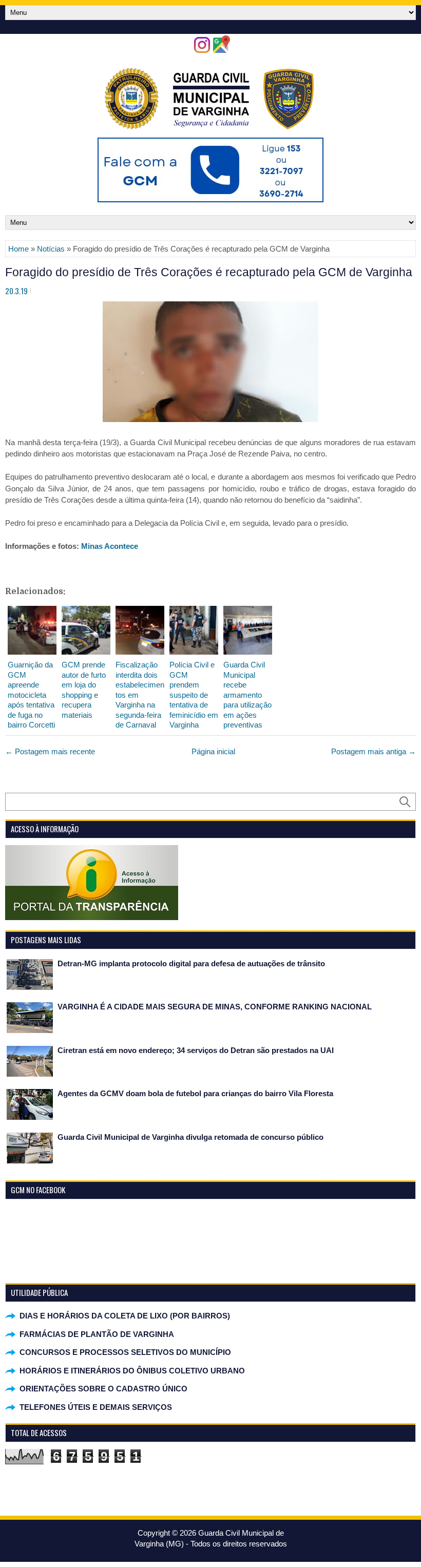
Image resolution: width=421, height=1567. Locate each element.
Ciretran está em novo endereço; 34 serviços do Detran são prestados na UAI (196, 1050)
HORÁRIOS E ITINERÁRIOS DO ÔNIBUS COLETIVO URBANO (132, 1370)
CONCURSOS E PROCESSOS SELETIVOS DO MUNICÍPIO (125, 1352)
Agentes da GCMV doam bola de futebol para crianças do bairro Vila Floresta (195, 1093)
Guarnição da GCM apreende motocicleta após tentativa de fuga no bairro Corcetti (31, 694)
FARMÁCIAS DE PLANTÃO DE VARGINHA (97, 1334)
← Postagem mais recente (50, 751)
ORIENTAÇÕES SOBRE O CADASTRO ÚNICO (103, 1388)
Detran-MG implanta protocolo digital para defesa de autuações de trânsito (191, 963)
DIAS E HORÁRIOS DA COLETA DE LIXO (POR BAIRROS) (125, 1315)
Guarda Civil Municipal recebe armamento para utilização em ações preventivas (247, 694)
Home (18, 248)
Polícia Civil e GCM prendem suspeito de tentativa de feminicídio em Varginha (193, 694)
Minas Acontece (109, 546)
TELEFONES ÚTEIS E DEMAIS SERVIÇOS (96, 1407)
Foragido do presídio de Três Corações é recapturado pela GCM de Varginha (208, 272)
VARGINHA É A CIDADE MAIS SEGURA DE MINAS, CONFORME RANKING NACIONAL (215, 1006)
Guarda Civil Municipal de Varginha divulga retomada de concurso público (190, 1137)
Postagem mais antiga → (373, 751)
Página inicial (213, 751)
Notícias (51, 248)
